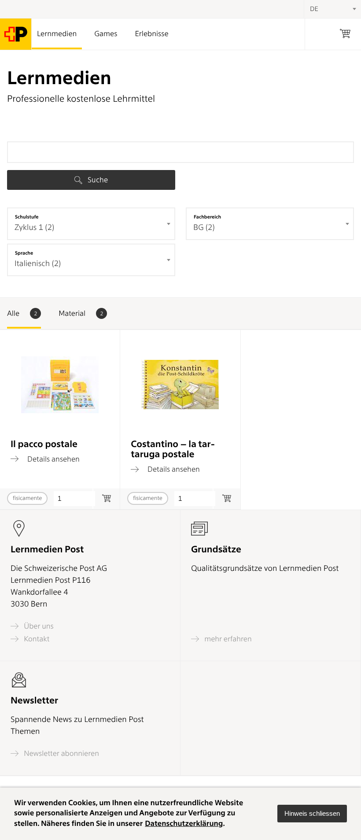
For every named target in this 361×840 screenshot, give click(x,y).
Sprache (24, 253)
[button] (312, 813)
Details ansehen (53, 459)
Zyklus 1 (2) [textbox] (34, 227)
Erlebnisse (151, 34)
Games (105, 34)
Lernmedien (57, 34)
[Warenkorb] (345, 34)
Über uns (38, 626)
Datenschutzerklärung (184, 823)
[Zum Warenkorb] (106, 498)
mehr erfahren (227, 639)
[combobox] (91, 223)
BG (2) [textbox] (204, 227)
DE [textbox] (314, 9)
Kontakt (35, 639)
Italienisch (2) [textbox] (38, 263)
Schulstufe (27, 217)
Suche (97, 179)
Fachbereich (207, 217)
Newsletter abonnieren (60, 753)
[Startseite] (16, 34)
